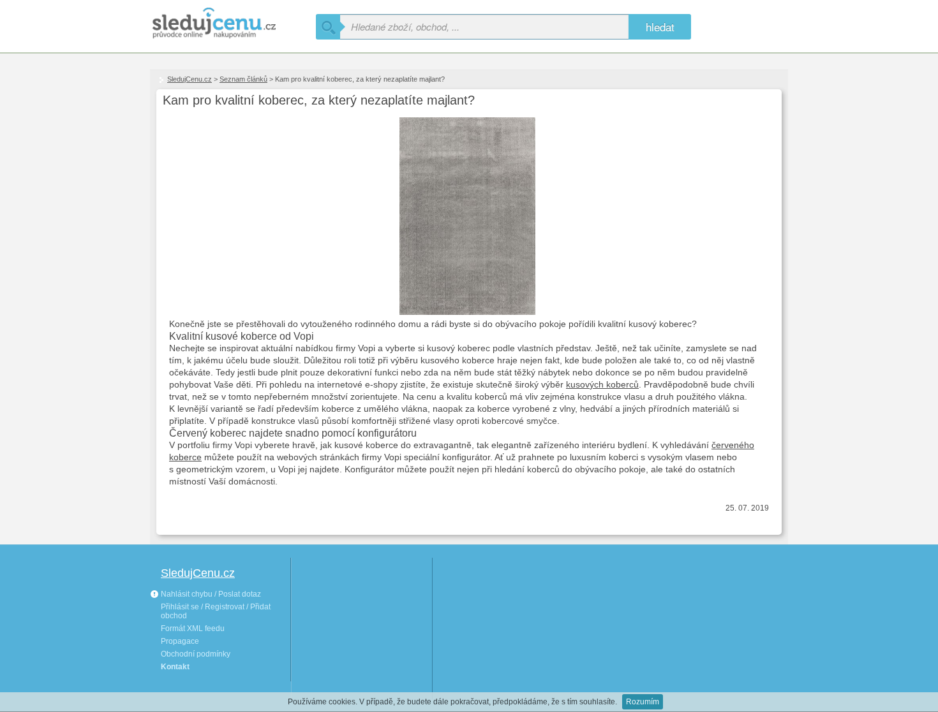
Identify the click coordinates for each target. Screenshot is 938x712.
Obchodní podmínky (195, 654)
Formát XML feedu (193, 628)
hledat (660, 26)
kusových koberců (602, 384)
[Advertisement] (362, 627)
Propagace (180, 641)
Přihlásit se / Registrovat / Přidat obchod (216, 611)
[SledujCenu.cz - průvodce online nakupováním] (233, 24)
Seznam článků (243, 79)
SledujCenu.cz (189, 79)
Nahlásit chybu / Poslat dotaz (210, 594)
